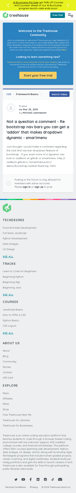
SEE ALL (8, 256)
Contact (7, 372)
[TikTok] (52, 479)
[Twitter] (15, 479)
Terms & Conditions (15, 487)
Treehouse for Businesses (17, 425)
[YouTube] (23, 479)
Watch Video (59, 94)
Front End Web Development (19, 227)
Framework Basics (27, 94)
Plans (6, 393)
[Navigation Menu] (70, 15)
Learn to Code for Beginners (19, 271)
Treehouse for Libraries (16, 420)
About (6, 350)
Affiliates (8, 398)
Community (9, 361)
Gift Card (8, 377)
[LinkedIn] (38, 479)
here (64, 50)
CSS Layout (9, 325)
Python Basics (11, 320)
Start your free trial (38, 75)
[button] (8, 5)
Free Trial (58, 15)
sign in (26, 186)
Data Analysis (10, 243)
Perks (6, 403)
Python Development (15, 238)
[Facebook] (30, 479)
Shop (6, 409)
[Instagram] (45, 479)
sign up (38, 186)
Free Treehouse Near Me (17, 414)
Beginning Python (13, 276)
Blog (5, 356)
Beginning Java (12, 287)
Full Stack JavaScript (14, 233)
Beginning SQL (11, 282)
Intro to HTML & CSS (14, 314)
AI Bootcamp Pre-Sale (25, 2)
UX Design (9, 249)
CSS (8, 94)
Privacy (34, 487)
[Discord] (60, 479)
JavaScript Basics (13, 309)
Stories (7, 366)
